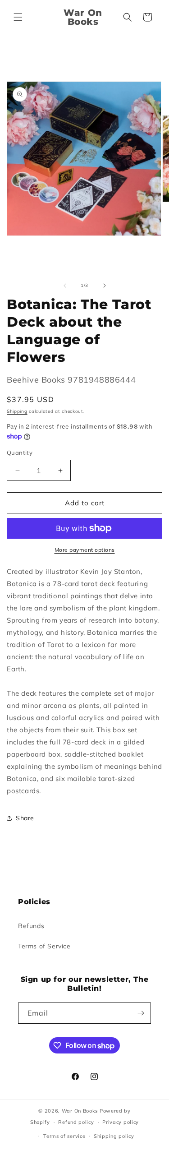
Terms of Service (44, 946)
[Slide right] (104, 286)
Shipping (17, 411)
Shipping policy (114, 1136)
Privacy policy (120, 1122)
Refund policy (76, 1122)
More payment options (85, 549)
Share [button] (25, 818)
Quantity (19, 452)
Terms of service (64, 1136)
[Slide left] (65, 286)
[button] (18, 17)
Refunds (31, 926)
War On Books (80, 1111)
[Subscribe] (141, 1013)
